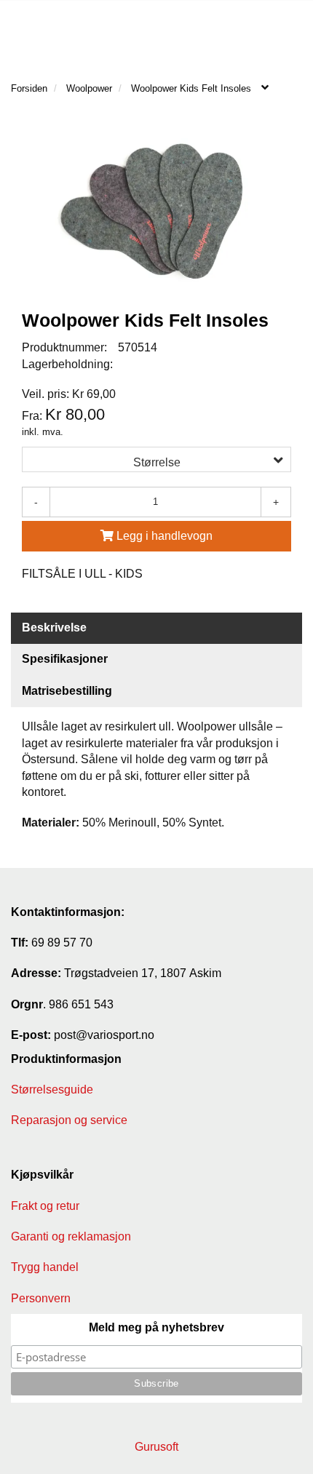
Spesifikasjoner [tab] (65, 659)
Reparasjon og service (69, 1120)
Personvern (41, 1298)
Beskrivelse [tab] (54, 627)
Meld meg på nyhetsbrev (156, 1327)
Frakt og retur (45, 1206)
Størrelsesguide (52, 1089)
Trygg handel (45, 1267)
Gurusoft (156, 1447)
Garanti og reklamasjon (71, 1236)
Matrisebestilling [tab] (67, 691)
